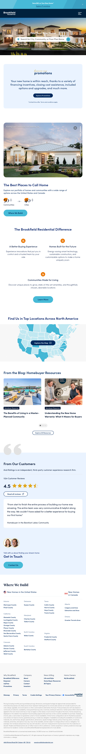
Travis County (49, 613)
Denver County (9, 648)
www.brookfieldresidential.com (43, 742)
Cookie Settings (36, 695)
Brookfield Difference (11, 678)
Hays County (48, 610)
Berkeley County (30, 649)
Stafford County (50, 639)
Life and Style (49, 678)
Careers (27, 681)
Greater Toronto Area (73, 620)
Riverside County (10, 630)
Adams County (9, 646)
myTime (6, 683)
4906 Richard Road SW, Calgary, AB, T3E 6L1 (17, 742)
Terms (24, 695)
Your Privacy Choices (53, 695)
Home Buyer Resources (52, 681)
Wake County (28, 635)
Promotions (8, 686)
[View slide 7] (80, 171)
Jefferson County (10, 651)
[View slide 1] (80, 129)
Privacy (16, 695)
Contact (27, 683)
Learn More (43, 299)
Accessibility (69, 695)
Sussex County (29, 605)
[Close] (82, 4)
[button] (75, 128)
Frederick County (50, 637)
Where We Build (15, 213)
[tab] (40, 425)
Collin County (49, 605)
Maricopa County (10, 605)
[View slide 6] (80, 164)
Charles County (29, 619)
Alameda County (10, 617)
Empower (7, 681)
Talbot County (29, 621)
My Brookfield (69, 678)
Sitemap (7, 695)
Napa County (8, 622)
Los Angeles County (11, 620)
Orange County (9, 625)
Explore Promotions (43, 6)
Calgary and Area (71, 608)
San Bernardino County (12, 633)
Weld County (8, 654)
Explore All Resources (43, 433)
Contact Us (13, 565)
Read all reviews (14, 494)
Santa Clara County (11, 636)
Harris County (49, 607)
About (26, 678)
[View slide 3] (80, 143)
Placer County (9, 628)
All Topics (47, 683)
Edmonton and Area (72, 610)
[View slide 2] (80, 136)
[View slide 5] (80, 157)
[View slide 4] (80, 150)
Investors (27, 686)
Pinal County (8, 607)
